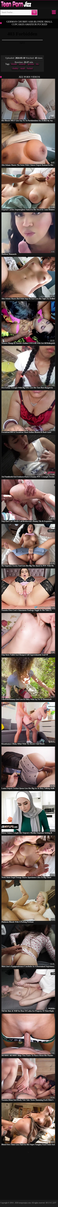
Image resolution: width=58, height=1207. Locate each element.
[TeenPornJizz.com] (16, 4)
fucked (30, 68)
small (22, 68)
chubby (15, 68)
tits (37, 64)
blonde (14, 64)
